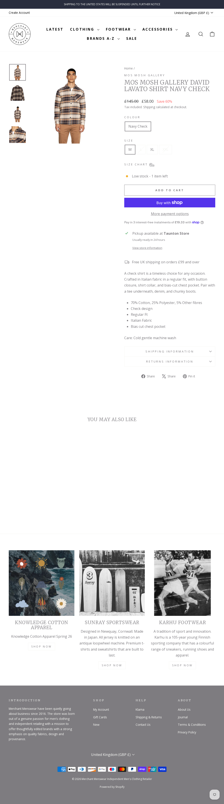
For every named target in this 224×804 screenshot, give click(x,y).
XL (152, 149)
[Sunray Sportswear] (112, 583)
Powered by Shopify (112, 787)
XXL (165, 149)
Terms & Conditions (192, 724)
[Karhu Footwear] (182, 583)
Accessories (158, 29)
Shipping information (169, 351)
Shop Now (41, 646)
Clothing (83, 29)
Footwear (119, 29)
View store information (147, 248)
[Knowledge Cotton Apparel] (41, 583)
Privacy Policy (187, 732)
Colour (132, 117)
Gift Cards (100, 717)
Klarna (140, 709)
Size (128, 140)
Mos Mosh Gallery (144, 75)
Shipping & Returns (149, 717)
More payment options (170, 213)
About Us (184, 709)
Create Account (19, 12)
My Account (101, 709)
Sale (131, 38)
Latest (54, 29)
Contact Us (143, 724)
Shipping (149, 107)
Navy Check (137, 126)
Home (128, 68)
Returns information (169, 361)
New (96, 724)
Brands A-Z (101, 38)
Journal (183, 717)
